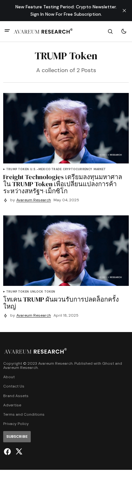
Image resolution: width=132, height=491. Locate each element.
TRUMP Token (17, 169)
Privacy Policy (16, 424)
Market (100, 169)
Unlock (36, 291)
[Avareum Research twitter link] (18, 451)
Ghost (108, 364)
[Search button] (110, 31)
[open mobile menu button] (7, 31)
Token (49, 291)
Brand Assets (16, 396)
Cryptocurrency (77, 169)
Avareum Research (33, 200)
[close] (124, 10)
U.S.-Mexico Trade (46, 169)
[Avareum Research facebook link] (8, 451)
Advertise (12, 405)
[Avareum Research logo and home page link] (43, 31)
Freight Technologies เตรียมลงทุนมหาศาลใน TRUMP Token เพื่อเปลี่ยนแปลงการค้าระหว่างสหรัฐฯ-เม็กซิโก (62, 184)
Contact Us (13, 386)
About (9, 377)
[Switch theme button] (124, 31)
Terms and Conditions (24, 414)
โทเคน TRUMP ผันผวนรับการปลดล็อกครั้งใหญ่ (61, 303)
